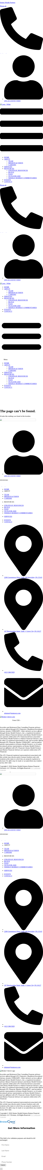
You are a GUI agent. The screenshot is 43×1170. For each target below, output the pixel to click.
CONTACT (8, 182)
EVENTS (7, 180)
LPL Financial (26, 720)
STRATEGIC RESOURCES (18, 170)
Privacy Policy (5, 772)
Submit (3, 1165)
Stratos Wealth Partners (7, 2)
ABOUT (7, 159)
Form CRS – (21, 724)
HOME (6, 157)
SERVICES (8, 167)
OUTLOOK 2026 (14, 176)
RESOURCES (9, 168)
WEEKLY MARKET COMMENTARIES (22, 178)
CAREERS (12, 165)
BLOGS (11, 172)
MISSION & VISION (15, 163)
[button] (21, 130)
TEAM (10, 161)
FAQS (10, 174)
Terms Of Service (16, 772)
